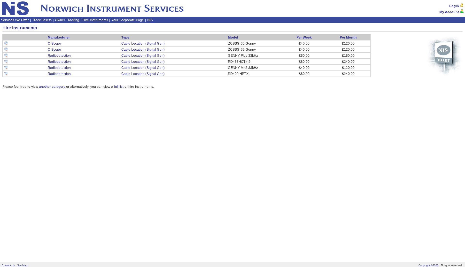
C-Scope (54, 43)
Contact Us (8, 265)
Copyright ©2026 (428, 265)
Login (454, 6)
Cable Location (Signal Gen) (143, 43)
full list (119, 86)
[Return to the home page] (92, 8)
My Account (449, 12)
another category (52, 86)
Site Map (22, 265)
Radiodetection (59, 55)
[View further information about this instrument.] (6, 44)
